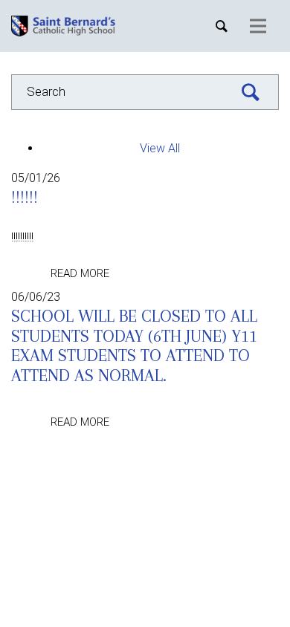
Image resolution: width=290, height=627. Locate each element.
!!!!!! (24, 197)
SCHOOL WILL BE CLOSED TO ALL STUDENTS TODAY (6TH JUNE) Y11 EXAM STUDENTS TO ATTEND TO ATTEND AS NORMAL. (134, 345)
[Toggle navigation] (258, 26)
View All (160, 148)
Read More (80, 273)
